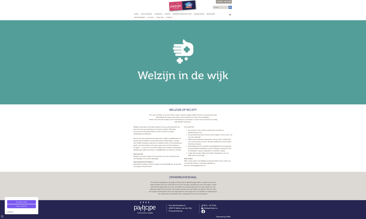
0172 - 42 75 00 (209, 205)
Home (136, 14)
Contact (169, 17)
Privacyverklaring (175, 211)
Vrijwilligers (199, 14)
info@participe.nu (210, 208)
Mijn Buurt (211, 14)
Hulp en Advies (146, 14)
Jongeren (158, 14)
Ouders (167, 14)
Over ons (159, 17)
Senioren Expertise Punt (182, 14)
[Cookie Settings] (2, 216)
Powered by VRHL (223, 217)
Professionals (139, 17)
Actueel (151, 17)
